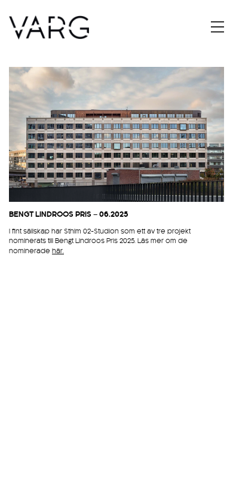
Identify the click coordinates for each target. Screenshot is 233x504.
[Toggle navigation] (217, 26)
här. (58, 251)
